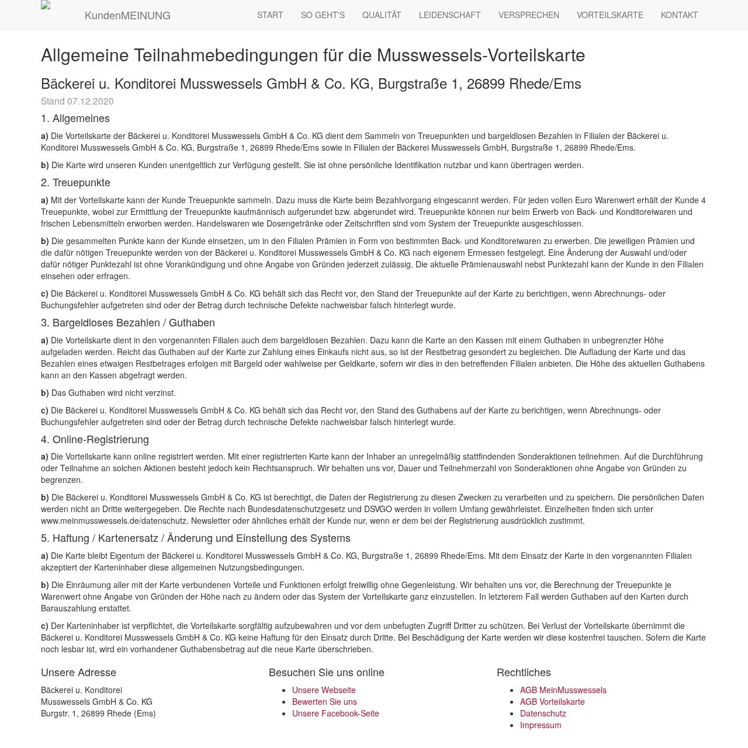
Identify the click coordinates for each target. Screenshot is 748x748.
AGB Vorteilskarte (552, 701)
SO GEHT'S (323, 14)
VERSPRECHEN (528, 14)
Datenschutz (543, 713)
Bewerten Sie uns (324, 701)
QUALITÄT (381, 14)
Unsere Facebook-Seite (335, 713)
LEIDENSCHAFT (450, 14)
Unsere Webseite (324, 689)
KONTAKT (679, 14)
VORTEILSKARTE (610, 14)
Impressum (541, 724)
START (270, 14)
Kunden (126, 14)
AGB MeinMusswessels (563, 689)
